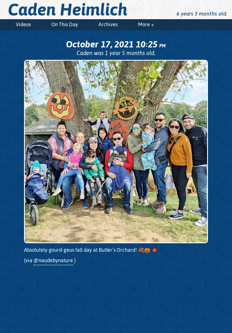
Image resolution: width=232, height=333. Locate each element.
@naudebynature (53, 260)
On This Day (64, 24)
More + (146, 24)
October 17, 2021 (116, 44)
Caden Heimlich (68, 9)
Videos (23, 24)
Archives (108, 24)
